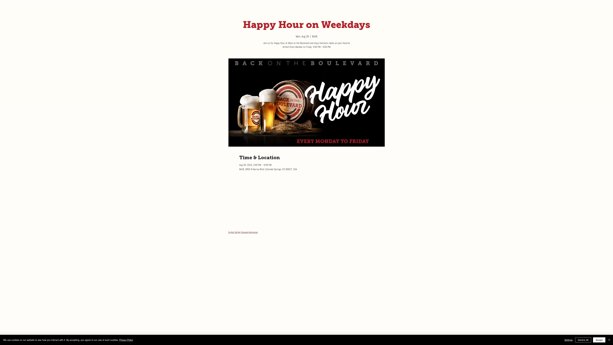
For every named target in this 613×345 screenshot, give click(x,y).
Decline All (583, 339)
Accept (599, 339)
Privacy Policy (126, 339)
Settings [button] (568, 339)
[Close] (609, 339)
